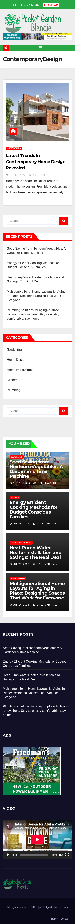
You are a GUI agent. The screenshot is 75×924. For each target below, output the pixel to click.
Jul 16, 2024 (17, 175)
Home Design (14, 148)
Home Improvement (20, 369)
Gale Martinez (47, 483)
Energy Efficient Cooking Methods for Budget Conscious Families (33, 509)
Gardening (14, 349)
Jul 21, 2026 (21, 564)
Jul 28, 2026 (21, 523)
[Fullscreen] (67, 855)
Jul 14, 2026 (21, 604)
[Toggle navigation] (40, 48)
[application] (37, 839)
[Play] (8, 855)
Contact (65, 918)
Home (54, 918)
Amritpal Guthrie (45, 175)
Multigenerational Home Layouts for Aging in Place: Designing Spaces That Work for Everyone (36, 296)
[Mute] (61, 855)
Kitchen (12, 380)
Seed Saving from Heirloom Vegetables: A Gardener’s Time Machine (36, 469)
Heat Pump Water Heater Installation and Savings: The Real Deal (35, 552)
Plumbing (13, 390)
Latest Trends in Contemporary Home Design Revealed (36, 161)
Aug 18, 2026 (21, 483)
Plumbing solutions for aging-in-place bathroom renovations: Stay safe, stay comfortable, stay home (33, 314)
